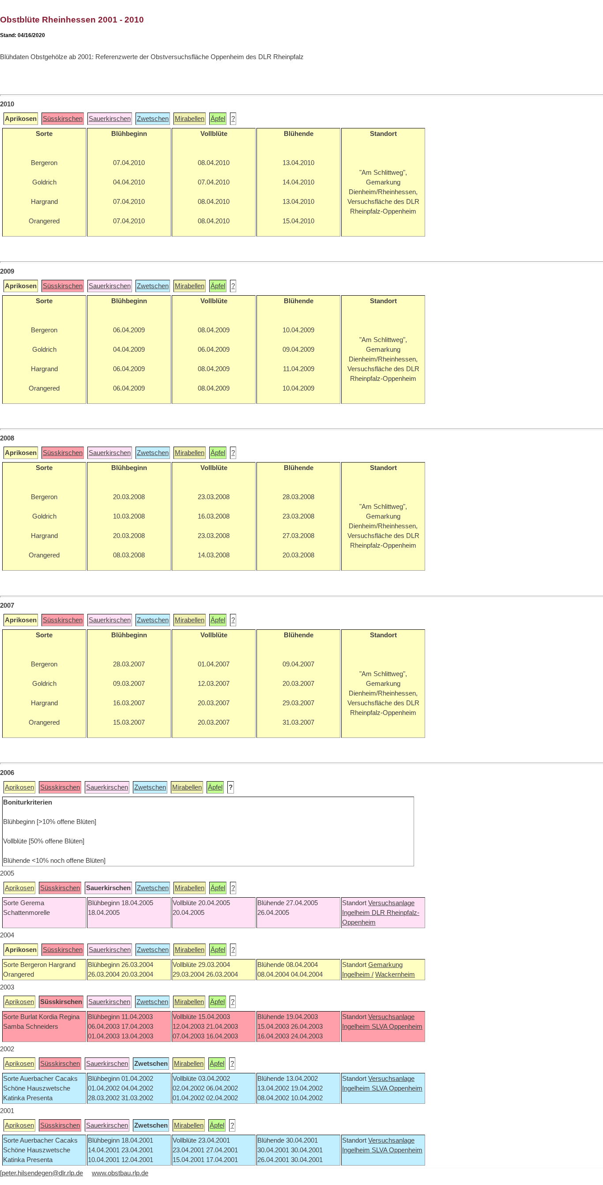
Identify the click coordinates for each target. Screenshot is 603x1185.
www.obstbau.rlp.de (120, 1173)
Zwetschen (153, 118)
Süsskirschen (63, 118)
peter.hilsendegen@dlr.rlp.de (42, 1173)
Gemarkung (385, 964)
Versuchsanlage (391, 903)
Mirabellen (189, 118)
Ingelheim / (357, 974)
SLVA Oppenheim (397, 1026)
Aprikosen (19, 787)
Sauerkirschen (110, 118)
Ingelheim (357, 912)
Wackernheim (395, 974)
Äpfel (218, 118)
